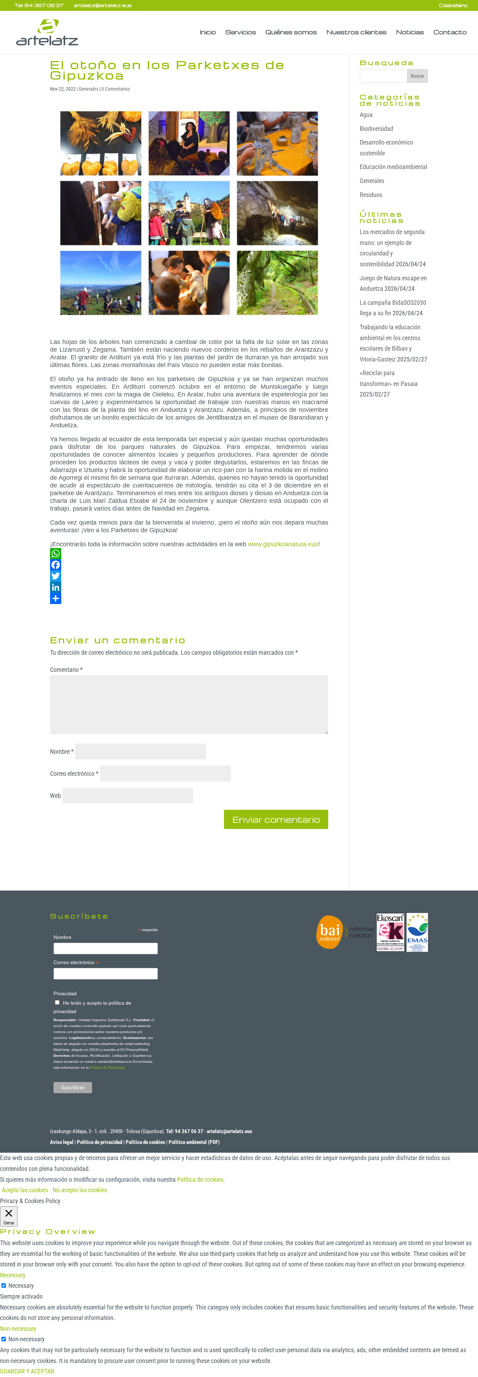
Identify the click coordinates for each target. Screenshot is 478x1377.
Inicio (208, 33)
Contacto (450, 33)
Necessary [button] (13, 1275)
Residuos (371, 194)
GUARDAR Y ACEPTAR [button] (27, 1371)
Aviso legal (61, 1142)
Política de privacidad (99, 1142)
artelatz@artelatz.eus (229, 1131)
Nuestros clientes (356, 33)
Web (55, 795)
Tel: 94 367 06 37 (39, 5)
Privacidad (65, 993)
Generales (88, 89)
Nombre (62, 751)
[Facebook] (189, 564)
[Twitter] (189, 576)
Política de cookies (145, 1142)
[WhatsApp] (189, 553)
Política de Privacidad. (108, 1067)
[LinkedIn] (189, 587)
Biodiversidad (376, 128)
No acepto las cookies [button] (80, 1190)
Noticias (410, 33)
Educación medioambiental (393, 166)
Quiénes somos (291, 33)
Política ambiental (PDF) (194, 1142)
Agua (366, 114)
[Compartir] (189, 598)
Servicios (240, 33)
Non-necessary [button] (18, 1328)
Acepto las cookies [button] (25, 1190)
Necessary (21, 1285)
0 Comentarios (115, 89)
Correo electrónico (74, 773)
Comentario (66, 669)
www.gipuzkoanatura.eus (283, 544)
